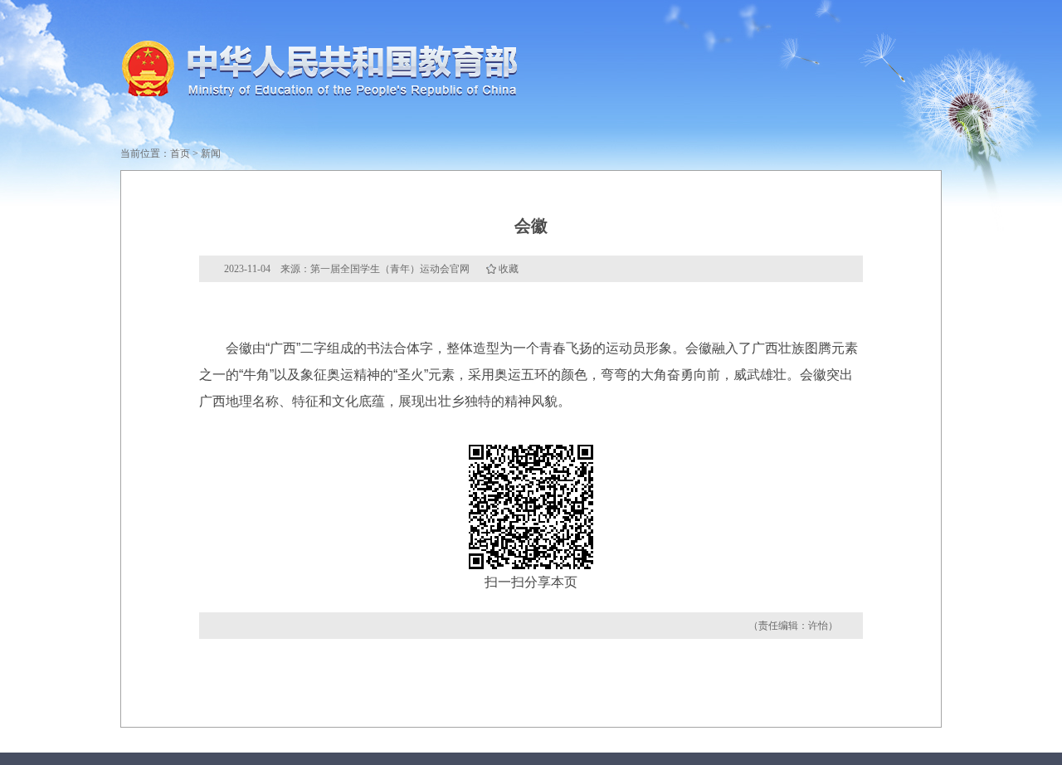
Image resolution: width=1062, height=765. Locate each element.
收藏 (509, 269)
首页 (180, 153)
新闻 (211, 153)
